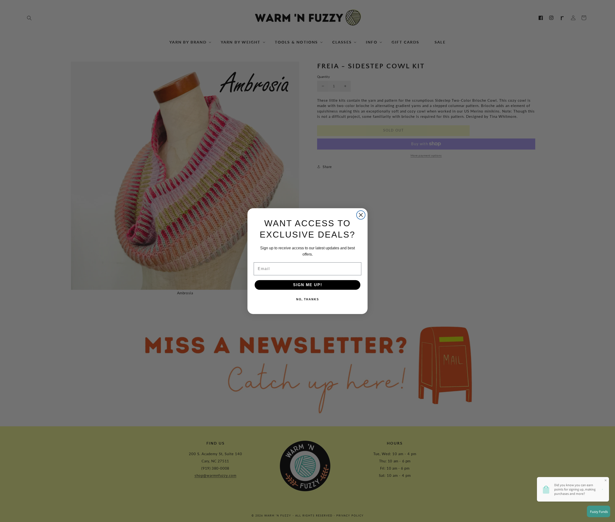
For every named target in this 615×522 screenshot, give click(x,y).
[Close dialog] (361, 215)
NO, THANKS (307, 299)
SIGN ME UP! (307, 285)
